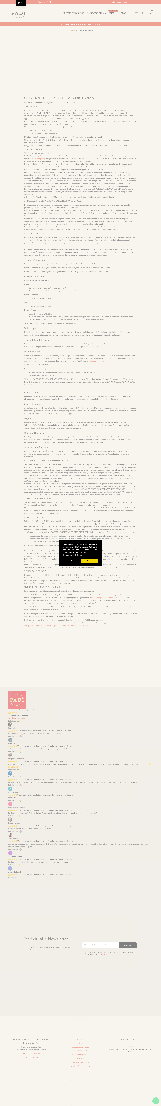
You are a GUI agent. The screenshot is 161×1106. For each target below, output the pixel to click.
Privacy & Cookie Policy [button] (72, 555)
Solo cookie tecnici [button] (72, 561)
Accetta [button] (89, 561)
